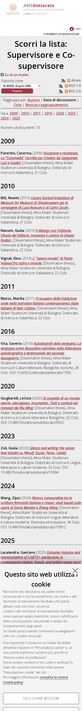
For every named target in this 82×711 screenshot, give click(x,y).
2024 (5, 118)
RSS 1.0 (74, 85)
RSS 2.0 (74, 91)
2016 (48, 113)
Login (77, 28)
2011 (37, 113)
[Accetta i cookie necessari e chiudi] (75, 570)
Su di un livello (16, 74)
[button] (17, 91)
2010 (25, 113)
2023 (71, 113)
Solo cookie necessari (41, 698)
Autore (34, 100)
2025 (16, 118)
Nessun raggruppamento (46, 104)
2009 (13, 113)
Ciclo (18, 104)
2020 (60, 113)
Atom (75, 80)
